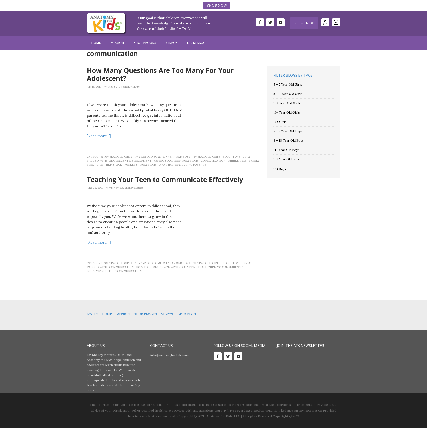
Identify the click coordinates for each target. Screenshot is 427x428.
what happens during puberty (182, 164)
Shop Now (217, 5)
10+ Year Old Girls (118, 156)
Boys (236, 156)
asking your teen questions (176, 160)
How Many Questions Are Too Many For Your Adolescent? (160, 74)
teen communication (125, 271)
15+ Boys (279, 169)
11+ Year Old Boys (148, 156)
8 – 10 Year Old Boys (288, 140)
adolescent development (130, 160)
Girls (247, 156)
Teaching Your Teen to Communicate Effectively (165, 179)
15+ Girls (279, 122)
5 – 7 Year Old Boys (287, 131)
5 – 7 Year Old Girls (287, 84)
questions (148, 164)
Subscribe (304, 23)
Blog (226, 156)
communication (213, 160)
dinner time (237, 160)
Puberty (130, 164)
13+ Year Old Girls (206, 156)
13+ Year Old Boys (176, 156)
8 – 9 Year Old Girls (287, 94)
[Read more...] (99, 136)
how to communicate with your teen (165, 267)
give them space (109, 164)
